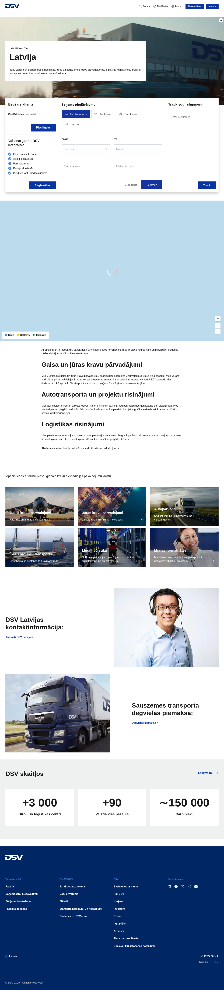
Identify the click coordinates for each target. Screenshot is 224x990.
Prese (117, 916)
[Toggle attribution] (220, 337)
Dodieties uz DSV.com (73, 916)
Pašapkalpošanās (16, 908)
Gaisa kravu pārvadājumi (30, 513)
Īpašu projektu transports (31, 554)
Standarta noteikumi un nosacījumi (80, 908)
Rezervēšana (195, 6)
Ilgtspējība (120, 923)
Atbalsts (119, 931)
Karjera (118, 901)
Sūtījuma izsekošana (18, 901)
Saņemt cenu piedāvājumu (21, 893)
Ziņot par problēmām (126, 938)
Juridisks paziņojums (72, 886)
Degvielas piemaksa (144, 722)
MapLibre (192, 336)
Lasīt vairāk (206, 772)
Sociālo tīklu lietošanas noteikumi (134, 945)
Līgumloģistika (94, 550)
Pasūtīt (9, 886)
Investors (119, 908)
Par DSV (119, 893)
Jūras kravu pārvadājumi (102, 513)
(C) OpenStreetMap (208, 336)
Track (207, 185)
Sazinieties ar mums (126, 886)
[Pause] (221, 20)
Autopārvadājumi (168, 509)
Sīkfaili (63, 901)
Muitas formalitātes (170, 550)
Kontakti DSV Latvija (18, 637)
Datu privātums (68, 893)
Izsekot (212, 6)
